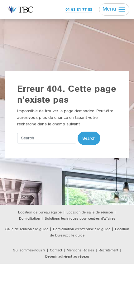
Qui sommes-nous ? (29, 250)
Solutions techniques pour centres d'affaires (80, 218)
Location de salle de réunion (89, 212)
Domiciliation (29, 218)
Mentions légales (81, 250)
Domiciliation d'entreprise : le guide (81, 229)
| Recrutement (107, 250)
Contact (56, 250)
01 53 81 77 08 (78, 9)
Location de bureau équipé (40, 212)
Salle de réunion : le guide (26, 229)
